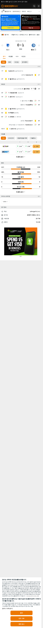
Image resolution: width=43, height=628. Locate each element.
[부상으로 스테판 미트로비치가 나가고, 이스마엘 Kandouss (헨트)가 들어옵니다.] (35, 124)
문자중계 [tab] (24, 62)
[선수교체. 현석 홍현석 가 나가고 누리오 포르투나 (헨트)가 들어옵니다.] (35, 104)
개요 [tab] (3, 62)
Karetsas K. (19, 97)
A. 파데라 (11, 117)
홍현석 (23, 105)
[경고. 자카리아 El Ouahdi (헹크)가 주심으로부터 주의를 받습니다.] (6, 108)
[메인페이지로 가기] (11, 6)
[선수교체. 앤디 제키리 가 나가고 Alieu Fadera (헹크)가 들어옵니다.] (6, 116)
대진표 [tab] (23, 56)
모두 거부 (21, 618)
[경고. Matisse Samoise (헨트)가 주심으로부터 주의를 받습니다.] (35, 75)
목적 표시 (21, 624)
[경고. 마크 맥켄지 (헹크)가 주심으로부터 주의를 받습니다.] (6, 112)
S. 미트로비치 (20, 125)
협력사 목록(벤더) (7, 608)
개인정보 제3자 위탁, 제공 (32, 596)
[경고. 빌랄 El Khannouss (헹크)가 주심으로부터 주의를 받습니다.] (6, 79)
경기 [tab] (4, 56)
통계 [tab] (9, 62)
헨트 (32, 50)
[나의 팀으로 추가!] (2, 45)
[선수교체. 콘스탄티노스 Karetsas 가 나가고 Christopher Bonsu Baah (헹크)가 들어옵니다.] (6, 96)
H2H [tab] (17, 56)
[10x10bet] (5, 146)
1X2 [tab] (3, 138)
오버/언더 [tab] (11, 138)
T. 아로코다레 (12, 93)
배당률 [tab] (11, 56)
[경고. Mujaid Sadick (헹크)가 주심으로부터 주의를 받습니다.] (6, 71)
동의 (21, 613)
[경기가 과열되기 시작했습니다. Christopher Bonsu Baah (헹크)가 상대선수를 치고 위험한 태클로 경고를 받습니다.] (7, 128)
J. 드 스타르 (17, 89)
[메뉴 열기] (38, 6)
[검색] (34, 6)
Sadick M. (21, 93)
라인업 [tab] (17, 62)
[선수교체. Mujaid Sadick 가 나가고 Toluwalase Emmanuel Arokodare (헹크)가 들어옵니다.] (6, 92)
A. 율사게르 (24, 101)
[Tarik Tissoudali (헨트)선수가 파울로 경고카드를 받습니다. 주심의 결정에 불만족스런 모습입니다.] (35, 120)
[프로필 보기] (8, 45)
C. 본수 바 (11, 97)
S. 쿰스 (31, 101)
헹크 (7, 50)
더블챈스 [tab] (33, 138)
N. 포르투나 (29, 105)
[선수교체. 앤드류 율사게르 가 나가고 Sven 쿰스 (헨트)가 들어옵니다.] (35, 100)
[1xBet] (5, 152)
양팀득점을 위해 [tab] (22, 138)
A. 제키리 (18, 117)
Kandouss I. (29, 125)
